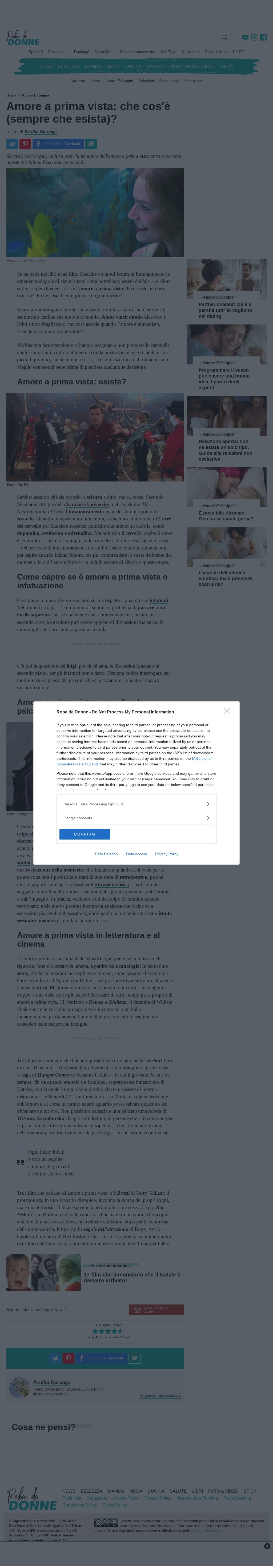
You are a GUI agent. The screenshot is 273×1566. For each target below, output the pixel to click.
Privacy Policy (166, 854)
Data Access (136, 854)
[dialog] (136, 783)
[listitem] (136, 804)
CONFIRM (84, 834)
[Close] (229, 712)
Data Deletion (106, 854)
